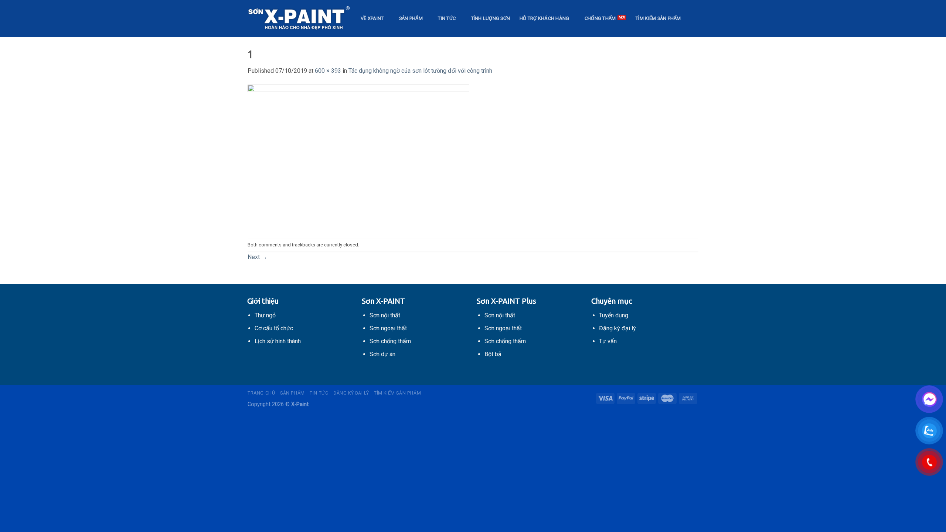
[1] (358, 156)
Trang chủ (261, 393)
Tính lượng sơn (490, 18)
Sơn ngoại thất (388, 328)
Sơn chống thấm (390, 341)
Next (257, 256)
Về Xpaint (372, 18)
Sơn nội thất (385, 315)
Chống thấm (600, 18)
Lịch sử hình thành (278, 341)
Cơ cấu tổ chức (274, 328)
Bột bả (492, 354)
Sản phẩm (411, 18)
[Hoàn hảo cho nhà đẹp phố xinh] (299, 18)
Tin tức (447, 18)
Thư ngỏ (265, 315)
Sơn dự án (382, 354)
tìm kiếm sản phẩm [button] (658, 18)
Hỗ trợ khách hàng (544, 18)
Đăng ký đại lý (351, 393)
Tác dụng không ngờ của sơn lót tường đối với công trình (420, 70)
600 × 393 (328, 70)
